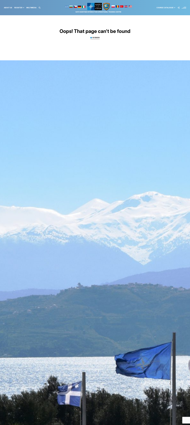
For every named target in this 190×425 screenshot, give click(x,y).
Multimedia (31, 7)
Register (18, 7)
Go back (96, 37)
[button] (39, 8)
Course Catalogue (164, 7)
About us (8, 7)
